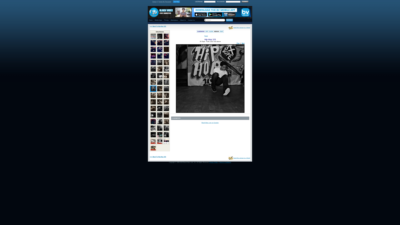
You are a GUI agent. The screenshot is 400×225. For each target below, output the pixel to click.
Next (243, 43)
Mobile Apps (158, 20)
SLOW (211, 31)
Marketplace (174, 20)
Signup (154, 1)
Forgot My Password (165, 1)
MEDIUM (216, 31)
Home (150, 20)
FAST (221, 31)
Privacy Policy (213, 162)
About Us (183, 20)
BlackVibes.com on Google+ (210, 123)
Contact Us (191, 20)
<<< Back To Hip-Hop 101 (158, 26)
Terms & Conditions (225, 162)
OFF (207, 31)
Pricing (166, 20)
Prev (238, 43)
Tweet (206, 36)
